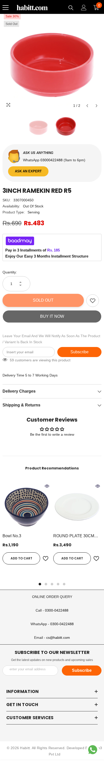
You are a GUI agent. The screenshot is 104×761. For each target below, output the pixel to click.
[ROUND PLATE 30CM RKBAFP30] (77, 506)
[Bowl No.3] (27, 506)
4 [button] (58, 584)
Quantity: (10, 272)
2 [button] (46, 584)
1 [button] (40, 584)
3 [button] (52, 584)
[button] (87, 105)
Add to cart (21, 558)
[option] (52, 61)
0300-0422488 (56, 610)
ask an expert (28, 171)
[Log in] (84, 7)
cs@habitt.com (58, 638)
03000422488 (52, 160)
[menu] (6, 8)
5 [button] (64, 584)
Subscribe (79, 352)
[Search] (71, 8)
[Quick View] (47, 486)
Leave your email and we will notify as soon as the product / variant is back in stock (51, 339)
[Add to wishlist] (92, 300)
